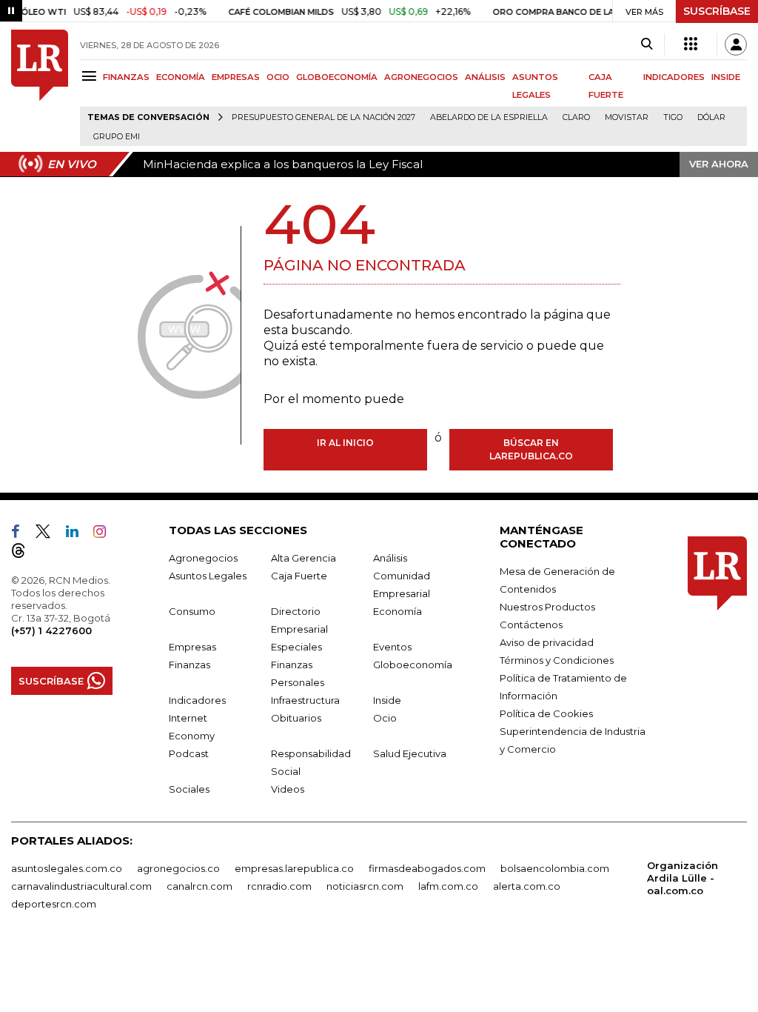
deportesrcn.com (53, 904)
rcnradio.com (279, 886)
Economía (397, 611)
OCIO (277, 77)
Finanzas (189, 664)
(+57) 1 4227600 (51, 630)
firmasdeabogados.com (427, 868)
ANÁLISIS (485, 77)
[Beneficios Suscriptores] (691, 44)
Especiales (296, 647)
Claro (576, 117)
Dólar (711, 117)
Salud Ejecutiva (409, 753)
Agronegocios (203, 558)
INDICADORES (674, 77)
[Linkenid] (78, 534)
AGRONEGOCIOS (421, 77)
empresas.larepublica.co (294, 868)
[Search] (647, 44)
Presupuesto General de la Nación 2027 (323, 117)
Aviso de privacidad (547, 642)
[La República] (39, 88)
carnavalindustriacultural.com (81, 886)
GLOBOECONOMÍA (337, 77)
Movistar (626, 117)
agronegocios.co (178, 868)
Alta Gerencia (303, 558)
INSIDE (725, 77)
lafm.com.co (448, 886)
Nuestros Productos (547, 607)
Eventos (392, 647)
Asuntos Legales (207, 576)
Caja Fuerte (299, 576)
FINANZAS (126, 77)
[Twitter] (49, 534)
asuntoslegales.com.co (66, 868)
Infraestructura (305, 700)
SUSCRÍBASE (717, 11)
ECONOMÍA (180, 77)
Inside (387, 700)
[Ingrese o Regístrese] (736, 44)
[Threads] (24, 553)
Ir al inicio (345, 442)
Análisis (390, 558)
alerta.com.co (526, 886)
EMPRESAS (236, 77)
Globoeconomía (412, 664)
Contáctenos (531, 624)
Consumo (192, 611)
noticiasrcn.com (364, 886)
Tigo (672, 117)
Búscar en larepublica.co (531, 449)
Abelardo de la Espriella (489, 117)
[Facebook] (21, 534)
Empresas (192, 647)
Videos (287, 789)
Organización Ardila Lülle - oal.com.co (682, 877)
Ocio (385, 718)
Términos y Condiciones (557, 660)
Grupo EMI (116, 137)
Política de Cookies (546, 713)
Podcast (189, 753)
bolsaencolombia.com (554, 868)
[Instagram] (105, 534)
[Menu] (91, 76)
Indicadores (197, 700)
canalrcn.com (199, 886)
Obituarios (296, 718)
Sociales (189, 789)
